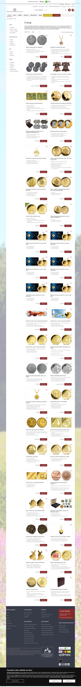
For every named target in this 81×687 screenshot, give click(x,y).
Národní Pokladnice (28, 612)
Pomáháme (26, 616)
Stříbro (20, 15)
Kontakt (68, 6)
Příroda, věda (13, 69)
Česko (11, 39)
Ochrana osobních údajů (29, 626)
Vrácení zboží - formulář (29, 634)
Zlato (14, 15)
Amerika (12, 43)
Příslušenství (33, 15)
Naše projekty (27, 614)
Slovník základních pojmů (29, 636)
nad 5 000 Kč (12, 32)
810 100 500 (39, 10)
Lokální (11, 64)
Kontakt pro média (45, 616)
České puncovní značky (29, 641)
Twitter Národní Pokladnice (46, 630)
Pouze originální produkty (64, 631)
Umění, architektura (14, 71)
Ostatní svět (12, 45)
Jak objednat (26, 630)
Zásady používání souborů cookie (31, 643)
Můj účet (72, 6)
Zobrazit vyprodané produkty (67, 32)
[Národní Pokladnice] (15, 10)
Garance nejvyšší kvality (64, 629)
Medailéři (9, 628)
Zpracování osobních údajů (29, 628)
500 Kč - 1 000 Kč (13, 29)
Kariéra (46, 6)
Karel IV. (12, 67)
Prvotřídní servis (62, 627)
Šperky (40, 15)
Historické (12, 62)
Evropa (11, 41)
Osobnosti (12, 65)
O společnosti (35, 6)
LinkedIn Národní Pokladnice (47, 632)
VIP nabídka (56, 15)
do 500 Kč (12, 27)
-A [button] (72, 4)
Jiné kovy (26, 15)
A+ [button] (73, 4)
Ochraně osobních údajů (55, 677)
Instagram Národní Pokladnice (47, 634)
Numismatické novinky (11, 625)
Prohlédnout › (43, 56)
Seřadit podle (26, 31)
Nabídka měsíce (48, 15)
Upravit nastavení (15, 680)
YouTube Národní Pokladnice (47, 628)
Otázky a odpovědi (28, 632)
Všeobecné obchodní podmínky (54, 6)
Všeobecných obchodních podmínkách (41, 677)
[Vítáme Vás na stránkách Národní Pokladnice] (69, 10)
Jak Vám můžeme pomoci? (46, 614)
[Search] (65, 10)
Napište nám (44, 612)
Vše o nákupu (63, 6)
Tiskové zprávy (41, 6)
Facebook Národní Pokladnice (47, 626)
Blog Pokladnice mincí (45, 624)
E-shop (9, 15)
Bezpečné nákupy (62, 625)
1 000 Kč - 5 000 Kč (14, 31)
